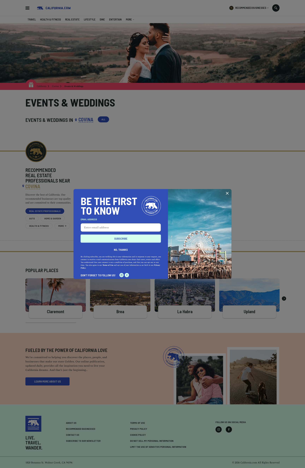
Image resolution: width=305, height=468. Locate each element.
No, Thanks (121, 249)
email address (89, 219)
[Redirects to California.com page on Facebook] (127, 275)
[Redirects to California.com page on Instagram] (121, 275)
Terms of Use (108, 265)
